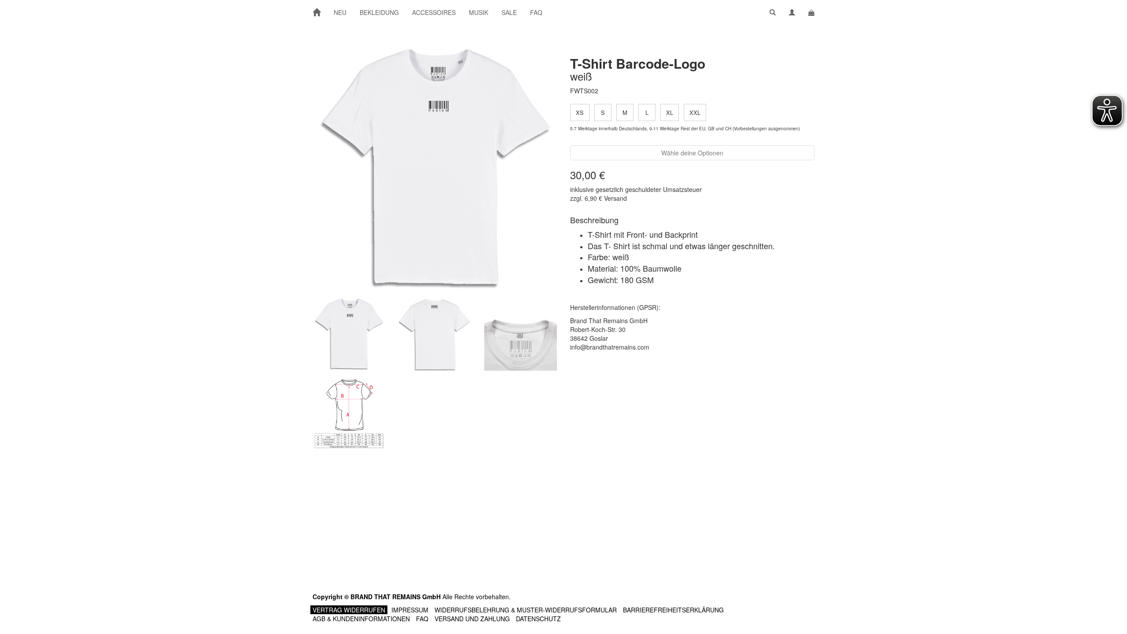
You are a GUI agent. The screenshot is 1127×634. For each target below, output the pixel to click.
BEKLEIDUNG (379, 12)
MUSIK (478, 12)
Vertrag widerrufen (349, 609)
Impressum (409, 609)
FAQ (536, 12)
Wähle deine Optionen (692, 152)
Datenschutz (538, 618)
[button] (772, 12)
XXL (694, 112)
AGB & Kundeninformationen (361, 618)
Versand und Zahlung (472, 618)
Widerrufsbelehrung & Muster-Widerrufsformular (526, 609)
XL (669, 112)
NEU (340, 12)
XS (580, 112)
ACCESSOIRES (434, 12)
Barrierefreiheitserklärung (673, 609)
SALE (509, 12)
